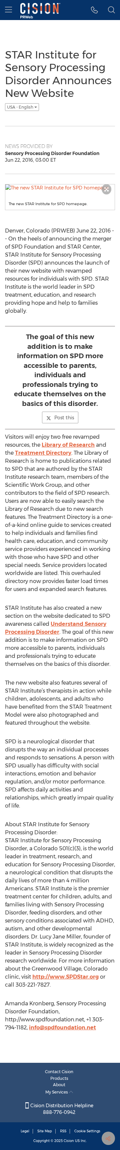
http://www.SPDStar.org (65, 977)
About (59, 1084)
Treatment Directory (43, 453)
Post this (64, 418)
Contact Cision (59, 1071)
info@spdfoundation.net (62, 1027)
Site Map (44, 1131)
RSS (63, 1131)
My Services (57, 1092)
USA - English (20, 107)
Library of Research (68, 445)
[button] (94, 10)
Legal (25, 1131)
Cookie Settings (87, 1131)
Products (59, 1078)
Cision (69, 1141)
